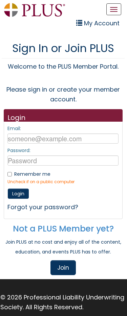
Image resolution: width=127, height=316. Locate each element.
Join (63, 268)
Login (18, 193)
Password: (18, 150)
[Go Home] (34, 10)
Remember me (32, 174)
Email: (14, 128)
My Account (101, 23)
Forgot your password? (42, 207)
